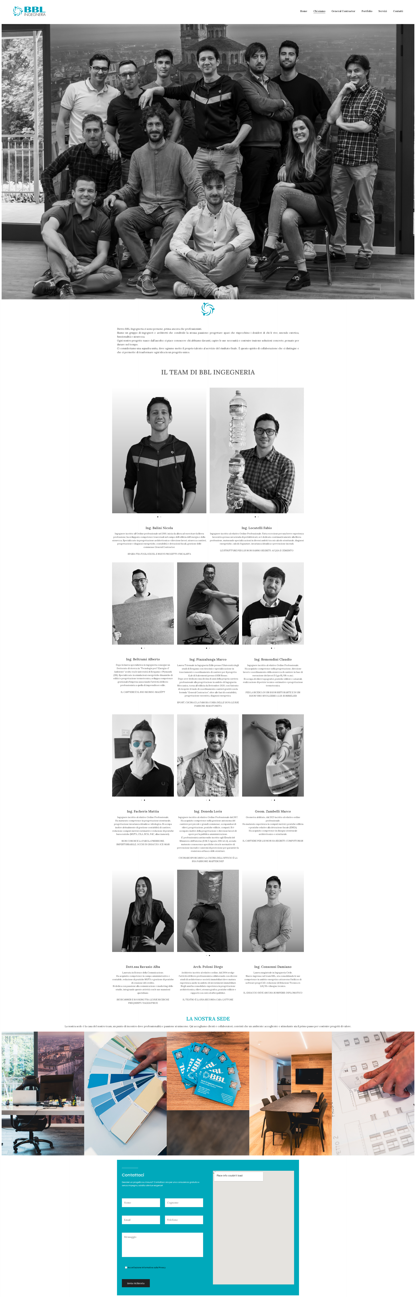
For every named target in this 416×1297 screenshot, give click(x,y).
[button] (157, 516)
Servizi (382, 11)
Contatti (398, 11)
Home (303, 11)
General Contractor (343, 11)
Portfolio (367, 11)
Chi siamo (319, 11)
